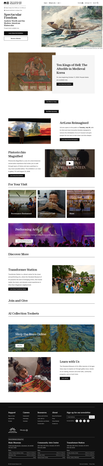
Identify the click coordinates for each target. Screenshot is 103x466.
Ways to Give (11, 416)
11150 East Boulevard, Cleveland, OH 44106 (20, 445)
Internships (25, 418)
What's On (52, 3)
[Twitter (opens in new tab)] (88, 421)
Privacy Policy (92, 464)
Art (59, 3)
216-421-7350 (12, 447)
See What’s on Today (51, 101)
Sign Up (92, 417)
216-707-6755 (71, 447)
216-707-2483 (42, 447)
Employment (26, 416)
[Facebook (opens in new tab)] (77, 421)
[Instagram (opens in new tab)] (80, 421)
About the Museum (56, 416)
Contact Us (55, 423)
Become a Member (16, 38)
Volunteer (25, 421)
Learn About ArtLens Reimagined (70, 139)
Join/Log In (87, 3)
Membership (11, 418)
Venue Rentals (55, 421)
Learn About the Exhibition (16, 33)
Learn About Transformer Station (18, 289)
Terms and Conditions (83, 464)
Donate (10, 421)
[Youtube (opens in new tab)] (84, 421)
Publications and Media (43, 421)
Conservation (41, 423)
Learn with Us (65, 378)
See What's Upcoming (51, 111)
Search (94, 3)
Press (53, 418)
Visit (45, 3)
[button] (70, 163)
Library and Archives (43, 416)
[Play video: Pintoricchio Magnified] (70, 163)
